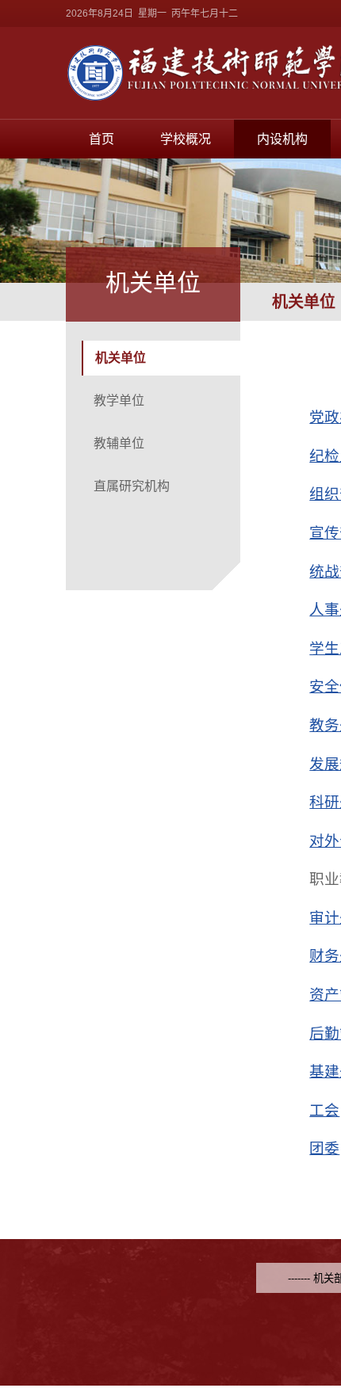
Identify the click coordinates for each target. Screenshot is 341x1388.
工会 (324, 1110)
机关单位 (120, 357)
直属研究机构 (132, 486)
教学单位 (119, 400)
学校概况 (185, 139)
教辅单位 (119, 443)
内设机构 (282, 139)
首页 (101, 139)
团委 (324, 1148)
